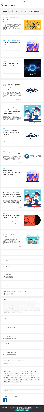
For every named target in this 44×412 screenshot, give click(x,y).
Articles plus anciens (36, 252)
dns (12, 304)
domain (16, 304)
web (13, 312)
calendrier (5, 40)
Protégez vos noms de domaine (8, 277)
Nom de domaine (7, 310)
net (29, 308)
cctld (22, 302)
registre (31, 310)
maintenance (6, 308)
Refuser (27, 410)
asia (12, 302)
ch (25, 302)
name (20, 308)
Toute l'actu (17, 17)
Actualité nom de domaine (8, 17)
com (35, 302)
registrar (26, 310)
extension (9, 306)
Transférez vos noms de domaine (8, 294)
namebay (24, 308)
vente (5, 312)
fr (13, 306)
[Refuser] (42, 409)
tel (38, 310)
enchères (26, 304)
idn (25, 306)
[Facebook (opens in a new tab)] (22, 1)
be (15, 302)
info (28, 306)
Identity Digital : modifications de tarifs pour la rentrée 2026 (12, 172)
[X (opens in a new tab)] (20, 1)
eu (38, 304)
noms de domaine (15, 310)
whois (17, 312)
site (35, 310)
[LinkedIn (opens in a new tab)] (24, 1)
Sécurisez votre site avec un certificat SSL (9, 268)
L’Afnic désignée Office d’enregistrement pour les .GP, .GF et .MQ (11, 132)
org (21, 310)
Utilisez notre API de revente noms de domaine (10, 285)
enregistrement (33, 304)
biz (18, 302)
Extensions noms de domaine (14, 40)
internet (32, 306)
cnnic (31, 302)
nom (38, 308)
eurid (5, 306)
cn (27, 302)
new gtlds (33, 308)
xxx (20, 312)
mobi (16, 308)
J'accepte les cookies (20, 410)
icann (21, 306)
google (17, 306)
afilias (5, 302)
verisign (9, 312)
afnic (9, 302)
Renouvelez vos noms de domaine (8, 293)
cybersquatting (7, 304)
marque (12, 308)
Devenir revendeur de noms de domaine (9, 284)
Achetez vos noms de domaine (8, 276)
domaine (21, 304)
